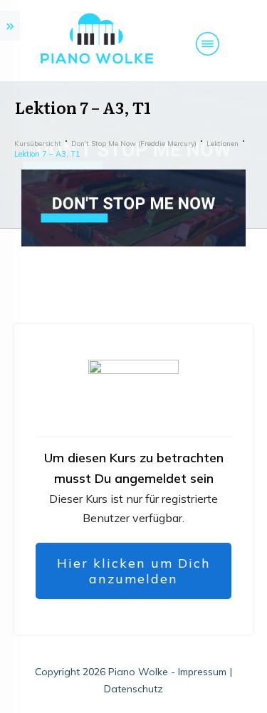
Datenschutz (133, 688)
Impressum (202, 671)
